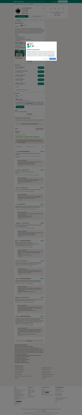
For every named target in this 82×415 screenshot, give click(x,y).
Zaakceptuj (53, 58)
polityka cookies (51, 55)
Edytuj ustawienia (45, 58)
